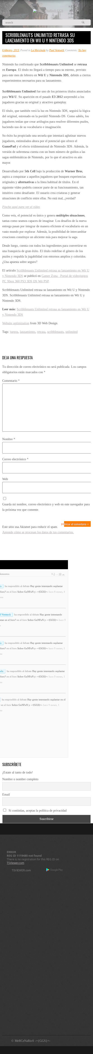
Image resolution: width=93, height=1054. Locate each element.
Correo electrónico (15, 459)
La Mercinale (38, 50)
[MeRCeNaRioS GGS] (48, 10)
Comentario (11, 380)
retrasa (41, 332)
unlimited (71, 332)
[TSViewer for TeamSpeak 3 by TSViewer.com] (19, 871)
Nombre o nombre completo (20, 779)
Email (6, 794)
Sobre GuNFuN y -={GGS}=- (32, 591)
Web (5, 479)
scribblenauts (55, 332)
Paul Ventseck (56, 50)
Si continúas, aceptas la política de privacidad (37, 810)
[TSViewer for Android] (54, 870)
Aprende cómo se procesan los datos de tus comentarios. (38, 532)
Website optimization (15, 323)
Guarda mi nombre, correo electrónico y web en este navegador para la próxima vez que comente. (46, 507)
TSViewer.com (15, 863)
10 (60, 574)
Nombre (8, 439)
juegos (14, 332)
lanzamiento (27, 332)
